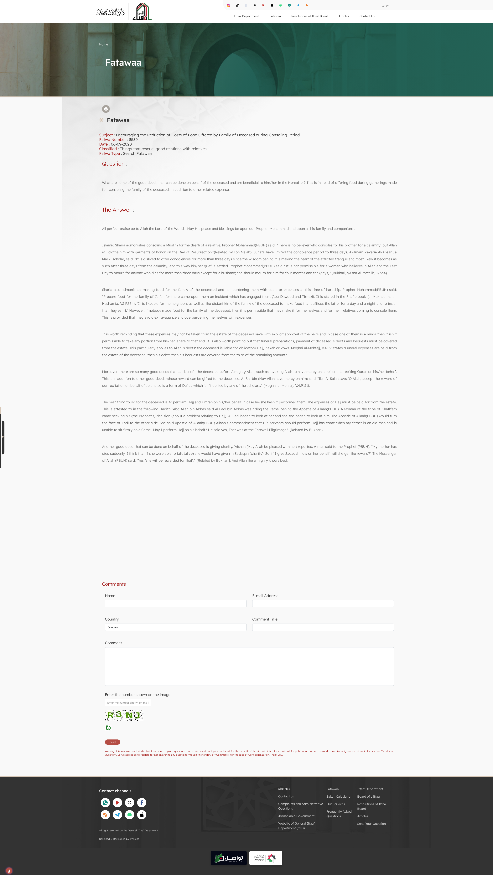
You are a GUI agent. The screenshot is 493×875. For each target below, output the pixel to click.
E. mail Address (265, 595)
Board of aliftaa (368, 796)
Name (110, 595)
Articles (362, 816)
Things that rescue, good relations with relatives (163, 148)
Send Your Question (371, 824)
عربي (385, 5)
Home (103, 44)
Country (112, 619)
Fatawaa (332, 789)
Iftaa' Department (370, 789)
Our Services (335, 804)
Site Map (284, 788)
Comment (113, 643)
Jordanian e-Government (296, 816)
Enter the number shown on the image (137, 694)
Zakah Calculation (339, 796)
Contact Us (367, 16)
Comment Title (265, 619)
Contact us (286, 796)
